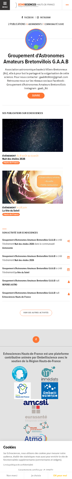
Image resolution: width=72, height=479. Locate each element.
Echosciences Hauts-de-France (16, 296)
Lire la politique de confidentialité (18, 464)
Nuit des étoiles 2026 (13, 159)
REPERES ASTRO (9, 284)
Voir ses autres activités (36, 312)
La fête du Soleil (10, 211)
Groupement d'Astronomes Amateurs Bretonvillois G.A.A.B (28, 240)
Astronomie (7, 248)
